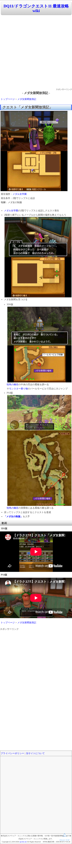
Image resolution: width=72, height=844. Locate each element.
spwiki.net (23, 842)
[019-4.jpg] (39, 429)
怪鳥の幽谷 (12, 384)
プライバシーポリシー (12, 753)
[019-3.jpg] (39, 381)
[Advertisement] (36, 52)
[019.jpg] (34, 190)
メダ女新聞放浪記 (26, 99)
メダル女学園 (20, 194)
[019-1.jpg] (38, 296)
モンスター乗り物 (18, 388)
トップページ (8, 99)
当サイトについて (35, 753)
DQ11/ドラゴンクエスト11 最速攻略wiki (36, 8)
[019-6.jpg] (39, 505)
